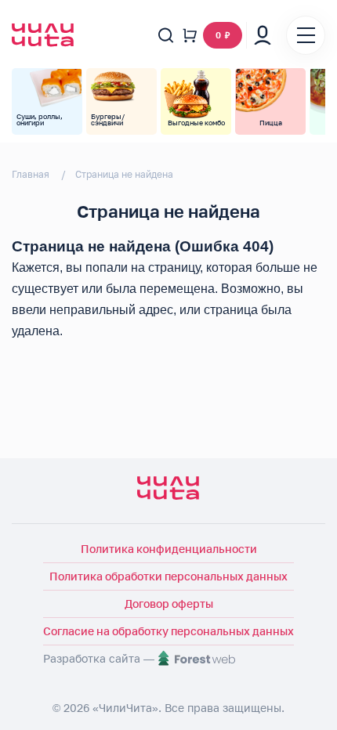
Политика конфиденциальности (169, 548)
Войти (262, 35)
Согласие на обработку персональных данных (168, 631)
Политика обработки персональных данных (168, 576)
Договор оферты (169, 603)
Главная (30, 174)
